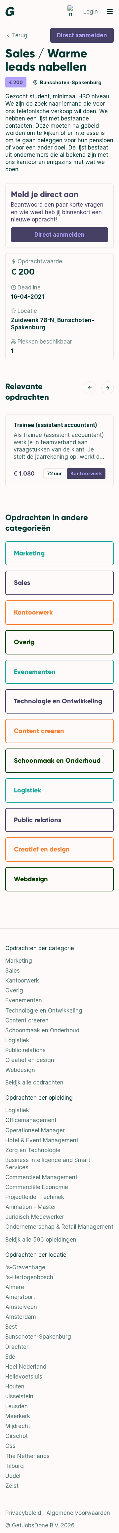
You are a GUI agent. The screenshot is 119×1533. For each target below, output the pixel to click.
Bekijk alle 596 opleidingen (40, 1239)
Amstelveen (21, 1307)
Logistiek (17, 1040)
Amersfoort (20, 1297)
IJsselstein (19, 1396)
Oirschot (16, 1436)
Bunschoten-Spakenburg (38, 1336)
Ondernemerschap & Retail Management (59, 1226)
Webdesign (20, 1070)
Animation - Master (30, 1207)
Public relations (25, 1050)
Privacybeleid (23, 1513)
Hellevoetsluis (23, 1376)
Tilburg (14, 1466)
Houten (14, 1386)
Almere (14, 1287)
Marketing (18, 960)
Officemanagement (31, 1120)
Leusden (16, 1406)
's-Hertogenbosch (29, 1277)
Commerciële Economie (36, 1187)
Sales (12, 970)
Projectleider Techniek (34, 1197)
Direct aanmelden (82, 35)
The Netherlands (27, 1456)
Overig (14, 990)
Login (90, 11)
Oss (10, 1446)
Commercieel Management (41, 1177)
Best (11, 1326)
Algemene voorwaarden (78, 1513)
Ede (10, 1356)
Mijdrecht (17, 1426)
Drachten (17, 1347)
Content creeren (27, 1020)
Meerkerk (17, 1416)
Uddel (12, 1476)
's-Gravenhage (25, 1267)
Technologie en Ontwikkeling (43, 1010)
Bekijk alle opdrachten (34, 1082)
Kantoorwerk (22, 980)
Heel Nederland (25, 1366)
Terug (19, 35)
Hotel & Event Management (41, 1140)
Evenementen (23, 1000)
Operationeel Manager (35, 1130)
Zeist (12, 1486)
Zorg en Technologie (32, 1150)
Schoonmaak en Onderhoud (42, 1030)
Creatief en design (29, 1060)
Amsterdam (20, 1317)
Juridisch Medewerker (34, 1217)
